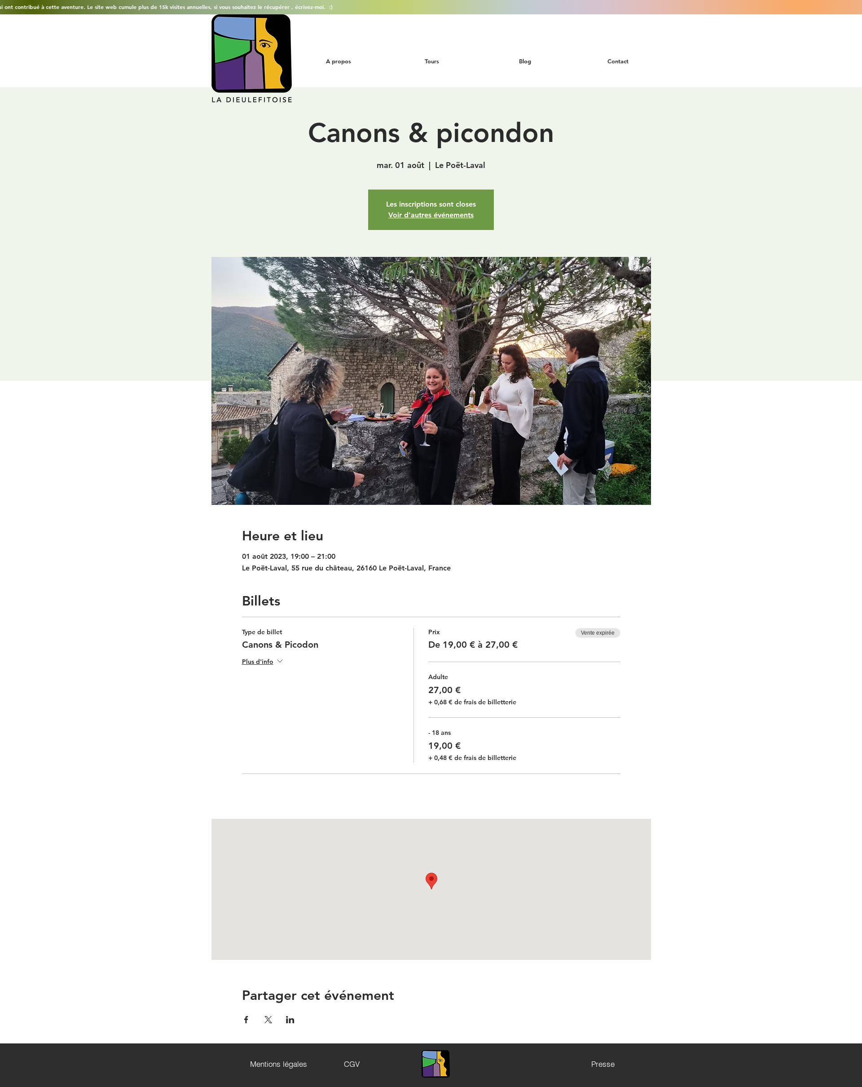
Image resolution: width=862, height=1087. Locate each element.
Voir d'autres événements (431, 215)
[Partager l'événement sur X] (268, 1019)
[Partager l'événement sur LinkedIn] (290, 1019)
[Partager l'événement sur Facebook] (246, 1019)
